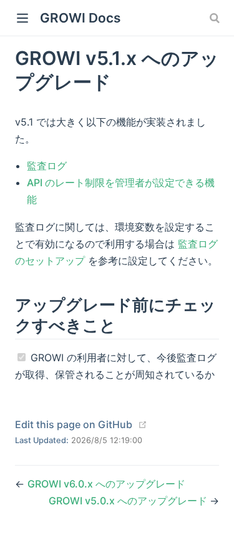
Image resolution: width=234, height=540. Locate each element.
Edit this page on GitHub (73, 424)
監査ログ (47, 165)
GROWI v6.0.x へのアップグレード (106, 484)
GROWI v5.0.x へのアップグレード (129, 500)
